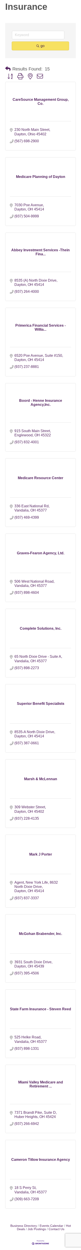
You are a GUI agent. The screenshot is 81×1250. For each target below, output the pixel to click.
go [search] (42, 46)
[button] (8, 69)
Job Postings (37, 1229)
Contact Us (56, 1229)
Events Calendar (51, 1225)
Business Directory (23, 1225)
